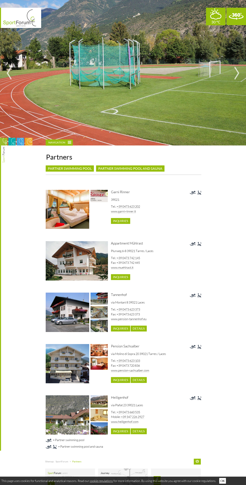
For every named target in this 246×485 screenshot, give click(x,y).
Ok (222, 481)
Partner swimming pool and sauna (130, 168)
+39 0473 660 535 (128, 412)
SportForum (62, 461)
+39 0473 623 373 (128, 309)
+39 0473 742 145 (128, 258)
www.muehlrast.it (122, 267)
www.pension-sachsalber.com (130, 370)
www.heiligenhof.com (124, 421)
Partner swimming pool (70, 168)
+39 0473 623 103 (128, 360)
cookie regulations (101, 480)
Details (139, 328)
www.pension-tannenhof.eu (129, 319)
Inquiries (120, 221)
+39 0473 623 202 (128, 206)
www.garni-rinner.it (123, 211)
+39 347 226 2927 (132, 417)
